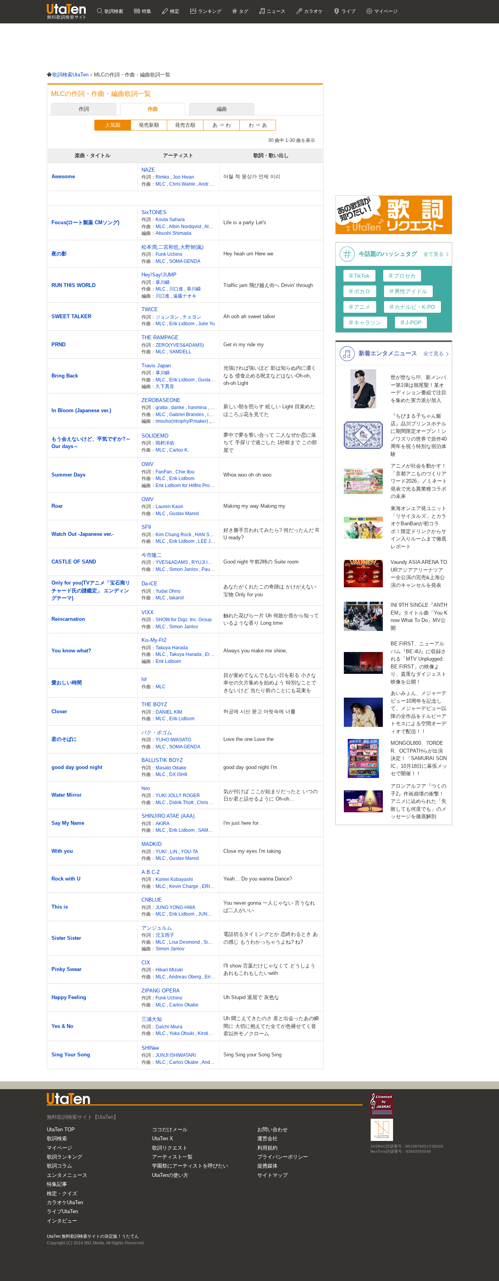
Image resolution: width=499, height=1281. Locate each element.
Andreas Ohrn (213, 183)
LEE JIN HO (211, 541)
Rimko (163, 176)
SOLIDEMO (155, 436)
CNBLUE (152, 900)
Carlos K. (179, 449)
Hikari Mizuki (169, 969)
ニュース (275, 11)
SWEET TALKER (71, 316)
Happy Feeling (68, 997)
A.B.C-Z (151, 872)
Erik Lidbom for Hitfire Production (190, 485)
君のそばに (64, 739)
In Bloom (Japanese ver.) (81, 410)
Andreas (211, 1062)
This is (59, 907)
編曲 (222, 109)
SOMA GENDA (184, 261)
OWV (148, 464)
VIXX (148, 612)
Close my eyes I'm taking (252, 851)
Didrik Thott (182, 802)
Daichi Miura (169, 1026)
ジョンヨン (168, 316)
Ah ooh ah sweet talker (249, 316)
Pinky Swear (66, 969)
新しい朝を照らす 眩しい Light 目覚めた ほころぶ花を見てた (269, 410)
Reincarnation (68, 619)
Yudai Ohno (168, 591)
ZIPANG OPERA (161, 991)
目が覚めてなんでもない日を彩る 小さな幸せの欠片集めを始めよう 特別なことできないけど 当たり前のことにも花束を (269, 682)
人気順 (112, 125)
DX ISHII (178, 774)
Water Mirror (66, 795)
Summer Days (68, 475)
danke (178, 407)
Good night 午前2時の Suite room (261, 562)
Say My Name (67, 823)
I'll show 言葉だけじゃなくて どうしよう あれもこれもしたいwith (269, 969)
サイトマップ (272, 1175)
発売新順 (149, 125)
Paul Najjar (213, 569)
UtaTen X (162, 1138)
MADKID (151, 844)
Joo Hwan (183, 176)
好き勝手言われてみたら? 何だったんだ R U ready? (271, 534)
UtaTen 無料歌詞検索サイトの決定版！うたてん (93, 1236)
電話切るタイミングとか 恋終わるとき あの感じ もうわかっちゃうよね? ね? (270, 938)
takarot (176, 597)
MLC (161, 183)
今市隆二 (152, 555)
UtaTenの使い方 (170, 1175)
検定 (174, 11)
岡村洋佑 (165, 442)
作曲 (153, 109)
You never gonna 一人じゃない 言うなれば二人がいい (269, 907)
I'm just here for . (242, 823)
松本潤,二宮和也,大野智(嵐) (172, 247)
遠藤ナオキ (184, 295)
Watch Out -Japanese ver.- (82, 534)
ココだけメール (170, 1129)
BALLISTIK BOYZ (162, 760)
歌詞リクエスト (170, 1148)
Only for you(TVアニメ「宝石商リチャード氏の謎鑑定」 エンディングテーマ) (90, 590)
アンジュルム (157, 928)
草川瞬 (163, 282)
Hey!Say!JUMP (159, 275)
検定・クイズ (62, 1193)
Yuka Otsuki (182, 1033)
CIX (146, 963)
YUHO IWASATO (173, 739)
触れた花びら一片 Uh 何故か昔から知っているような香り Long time (271, 619)
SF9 (146, 527)
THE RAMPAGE (160, 337)
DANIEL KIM (169, 711)
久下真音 (165, 386)
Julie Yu (206, 323)
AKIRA (163, 823)
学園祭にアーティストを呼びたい (190, 1166)
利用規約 (267, 1148)
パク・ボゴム (157, 732)
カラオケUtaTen (65, 1202)
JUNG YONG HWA (175, 907)
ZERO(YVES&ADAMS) (180, 344)
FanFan (164, 471)
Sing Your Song (70, 1055)
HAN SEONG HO (213, 534)
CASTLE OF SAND (73, 562)
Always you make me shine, (255, 651)
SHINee (150, 1048)
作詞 (84, 109)
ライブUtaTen (62, 1211)
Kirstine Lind (211, 1033)
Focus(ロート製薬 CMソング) (85, 222)
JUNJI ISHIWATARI (176, 1055)
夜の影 (59, 254)
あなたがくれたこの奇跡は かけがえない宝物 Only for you (269, 590)
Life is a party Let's (244, 222)
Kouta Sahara (170, 219)
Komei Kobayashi (174, 879)
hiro (146, 788)
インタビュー (62, 1221)
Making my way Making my (254, 506)
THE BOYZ (154, 704)
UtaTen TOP (61, 1129)
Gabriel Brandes (187, 414)
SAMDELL (180, 351)
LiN (174, 851)
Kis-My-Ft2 (154, 640)
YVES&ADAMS (172, 562)
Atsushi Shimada (173, 233)
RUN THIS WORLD (73, 285)
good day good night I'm (250, 767)
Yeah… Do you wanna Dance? (257, 879)
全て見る (434, 254)
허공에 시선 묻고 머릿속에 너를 (259, 711)
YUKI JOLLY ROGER (178, 795)
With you (62, 851)
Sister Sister (66, 938)
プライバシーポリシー (282, 1157)
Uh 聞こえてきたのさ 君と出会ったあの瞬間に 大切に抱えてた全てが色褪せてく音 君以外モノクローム (271, 1025)
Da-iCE (149, 583)
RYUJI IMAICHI (207, 562)
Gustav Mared (213, 379)
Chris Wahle (182, 183)
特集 (146, 11)
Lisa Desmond (185, 941)
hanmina (198, 407)
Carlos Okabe (183, 1004)
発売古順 (185, 125)
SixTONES (154, 212)
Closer (59, 711)
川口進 (176, 288)
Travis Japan (156, 366)
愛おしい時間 (66, 683)
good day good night (76, 767)
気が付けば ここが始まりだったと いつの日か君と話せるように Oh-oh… (270, 795)
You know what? (71, 651)
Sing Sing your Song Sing (252, 1055)
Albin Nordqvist (185, 226)
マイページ (59, 1148)
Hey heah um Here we (248, 254)
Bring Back (64, 376)
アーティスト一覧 (172, 1157)
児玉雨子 (165, 934)
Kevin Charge (184, 886)
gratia (162, 407)
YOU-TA (189, 851)
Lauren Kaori (169, 506)
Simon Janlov (184, 569)
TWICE (150, 309)
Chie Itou (185, 471)
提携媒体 (267, 1166)
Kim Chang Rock (174, 534)
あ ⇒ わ (221, 125)
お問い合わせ (272, 1129)
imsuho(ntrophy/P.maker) (182, 420)
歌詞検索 (113, 11)
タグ (243, 11)
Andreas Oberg (185, 976)
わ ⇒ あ (258, 125)
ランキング (209, 11)
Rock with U (65, 879)
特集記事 (57, 1184)
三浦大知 (152, 1019)
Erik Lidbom (182, 323)
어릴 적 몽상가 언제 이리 (251, 176)
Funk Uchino (169, 254)
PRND (58, 344)
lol (144, 679)
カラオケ (313, 11)
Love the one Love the (248, 739)
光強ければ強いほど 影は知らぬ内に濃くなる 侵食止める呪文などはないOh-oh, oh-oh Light (269, 375)
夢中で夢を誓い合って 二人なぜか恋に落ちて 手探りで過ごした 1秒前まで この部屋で (270, 442)
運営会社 (267, 1138)
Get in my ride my (243, 344)
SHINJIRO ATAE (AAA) (168, 816)
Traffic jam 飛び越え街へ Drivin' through (268, 285)
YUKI (162, 851)
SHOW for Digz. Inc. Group (184, 619)
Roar (57, 506)
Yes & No (62, 1026)
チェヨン (191, 316)
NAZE (148, 170)
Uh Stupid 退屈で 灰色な (251, 997)
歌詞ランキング (64, 1157)
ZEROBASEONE (161, 400)
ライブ (348, 11)
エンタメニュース (67, 1175)
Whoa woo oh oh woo (247, 475)
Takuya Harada (172, 647)
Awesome (63, 176)
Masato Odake (171, 767)
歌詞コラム (59, 1166)
